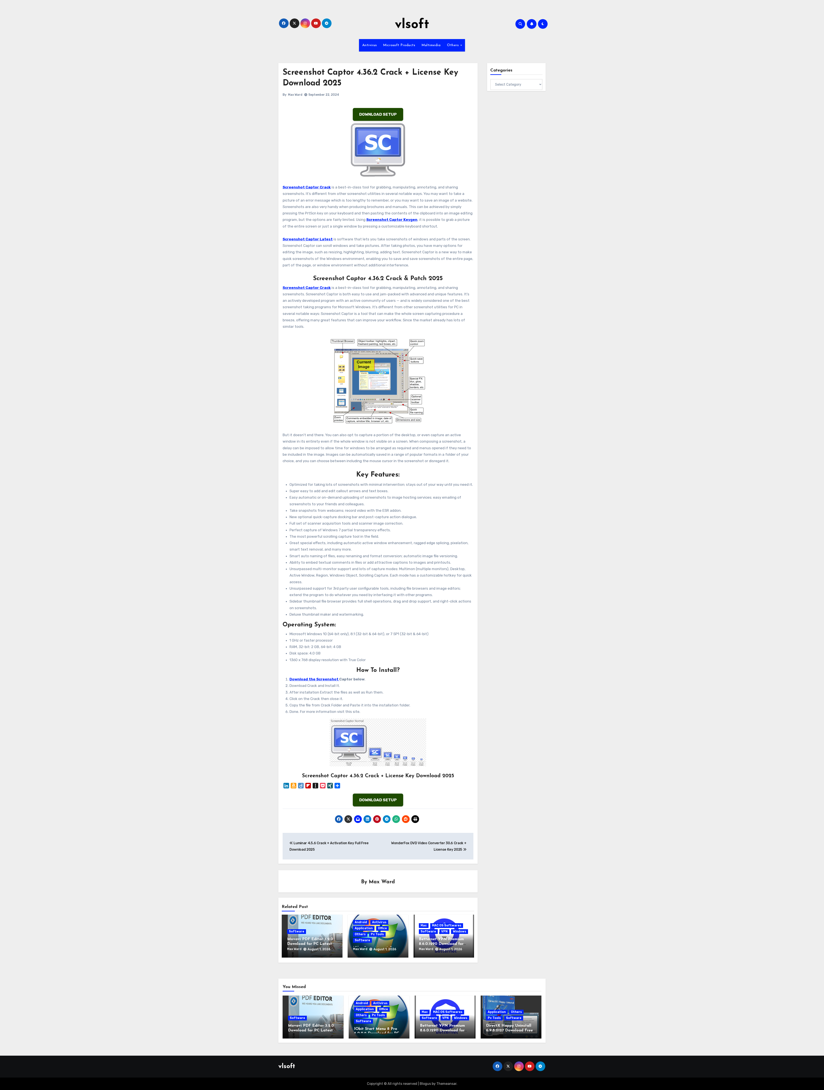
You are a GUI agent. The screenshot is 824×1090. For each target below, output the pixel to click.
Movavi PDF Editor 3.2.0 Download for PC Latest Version (310, 943)
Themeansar (446, 1084)
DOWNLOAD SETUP (378, 114)
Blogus (425, 1084)
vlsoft (412, 24)
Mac (424, 925)
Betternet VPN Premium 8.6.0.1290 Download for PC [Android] (441, 943)
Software (296, 931)
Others (453, 45)
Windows (459, 931)
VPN (444, 931)
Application (364, 928)
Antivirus (369, 45)
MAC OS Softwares (446, 925)
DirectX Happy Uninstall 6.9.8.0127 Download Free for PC (509, 1030)
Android (361, 922)
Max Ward (295, 95)
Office (382, 928)
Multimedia (431, 45)
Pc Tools (377, 934)
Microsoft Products (399, 45)
